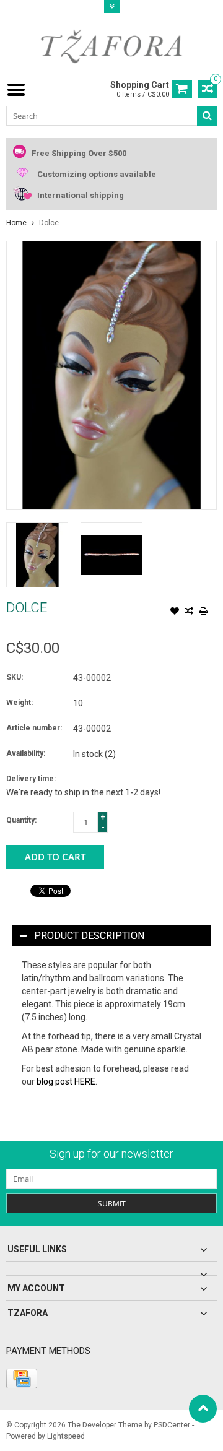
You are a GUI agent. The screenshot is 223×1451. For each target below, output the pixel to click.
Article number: (34, 728)
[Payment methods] (21, 1378)
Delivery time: (31, 778)
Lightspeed (66, 1436)
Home (16, 223)
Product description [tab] (89, 936)
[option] (37, 554)
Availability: (25, 753)
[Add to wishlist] (174, 612)
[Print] (203, 612)
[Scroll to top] (203, 1409)
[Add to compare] (189, 612)
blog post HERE (66, 1081)
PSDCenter (172, 1425)
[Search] (207, 116)
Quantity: (21, 820)
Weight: (19, 702)
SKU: (14, 677)
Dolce (49, 223)
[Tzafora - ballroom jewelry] (111, 46)
